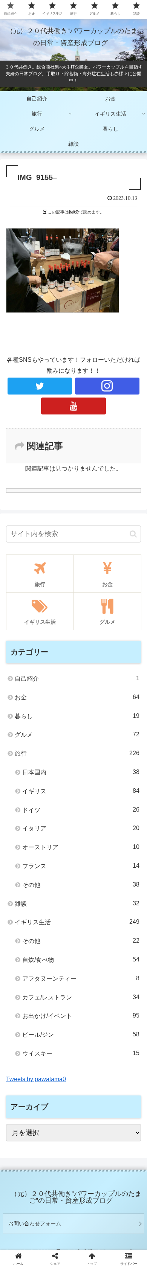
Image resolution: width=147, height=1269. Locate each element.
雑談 (77, 903)
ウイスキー (80, 1053)
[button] (133, 534)
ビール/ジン (80, 1034)
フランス (80, 865)
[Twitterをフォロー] (40, 386)
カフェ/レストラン (80, 997)
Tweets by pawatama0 (36, 1079)
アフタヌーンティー (80, 978)
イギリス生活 (77, 922)
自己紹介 (77, 678)
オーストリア (80, 847)
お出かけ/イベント (80, 1015)
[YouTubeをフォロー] (73, 406)
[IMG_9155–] (90, 1226)
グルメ (77, 734)
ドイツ (80, 809)
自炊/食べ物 (80, 959)
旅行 (77, 753)
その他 (80, 884)
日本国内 (80, 772)
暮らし (77, 716)
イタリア (80, 828)
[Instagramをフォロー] (107, 386)
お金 (77, 697)
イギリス (80, 791)
